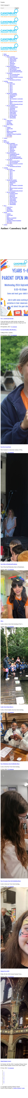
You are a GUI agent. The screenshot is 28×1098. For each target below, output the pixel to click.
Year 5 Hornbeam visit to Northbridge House (10, 763)
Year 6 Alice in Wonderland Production (9, 564)
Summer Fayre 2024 (5, 971)
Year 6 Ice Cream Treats (6, 446)
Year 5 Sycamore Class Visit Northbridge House (11, 881)
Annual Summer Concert (6, 1061)
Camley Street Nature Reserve (7, 706)
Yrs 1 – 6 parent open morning (7, 318)
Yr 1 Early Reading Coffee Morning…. (9, 329)
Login (23, 1088)
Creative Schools (17, 1088)
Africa (2, 621)
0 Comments (14, 326)
